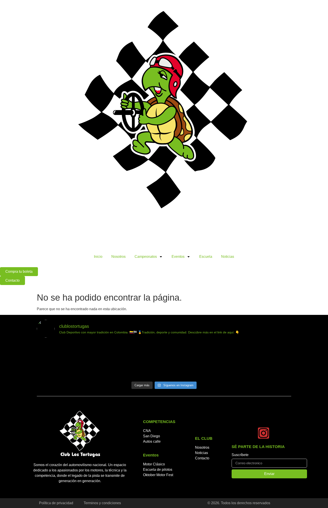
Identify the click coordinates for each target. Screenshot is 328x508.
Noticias (227, 256)
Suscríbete (240, 455)
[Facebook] (237, 433)
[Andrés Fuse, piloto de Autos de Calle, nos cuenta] (132, 360)
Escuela (205, 256)
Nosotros (118, 256)
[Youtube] (250, 433)
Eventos (178, 256)
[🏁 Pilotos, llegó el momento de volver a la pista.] (260, 360)
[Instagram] (263, 433)
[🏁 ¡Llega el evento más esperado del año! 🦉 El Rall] (196, 360)
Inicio (98, 256)
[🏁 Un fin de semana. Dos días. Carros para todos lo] (68, 360)
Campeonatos (146, 256)
